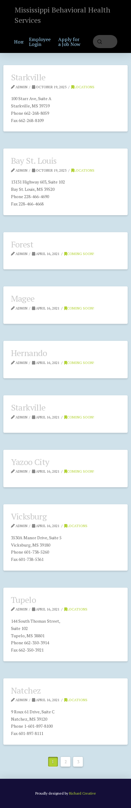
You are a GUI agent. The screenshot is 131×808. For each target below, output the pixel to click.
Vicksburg (29, 516)
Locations (84, 87)
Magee (23, 298)
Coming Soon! (80, 253)
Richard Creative (82, 793)
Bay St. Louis (34, 160)
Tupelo (23, 599)
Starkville (28, 77)
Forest (22, 244)
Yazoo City (30, 461)
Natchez (26, 690)
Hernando (29, 353)
